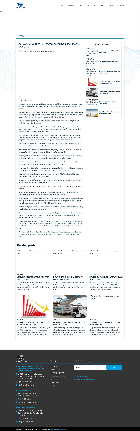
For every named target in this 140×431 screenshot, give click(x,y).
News (112, 5)
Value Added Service (58, 376)
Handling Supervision (58, 373)
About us (71, 5)
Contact (121, 5)
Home (62, 5)
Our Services (82, 5)
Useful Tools (55, 382)
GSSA (94, 5)
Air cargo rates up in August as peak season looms (49, 43)
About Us (54, 366)
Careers (103, 5)
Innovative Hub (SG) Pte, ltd (59, 429)
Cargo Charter (56, 369)
